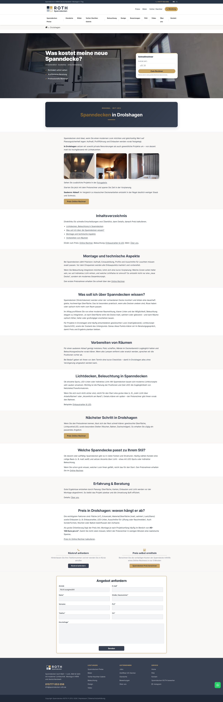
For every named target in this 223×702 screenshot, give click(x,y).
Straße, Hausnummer (120, 595)
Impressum (83, 698)
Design (123, 18)
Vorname (62, 604)
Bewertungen (135, 18)
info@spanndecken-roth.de (55, 687)
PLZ (113, 604)
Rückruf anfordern (78, 566)
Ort (113, 613)
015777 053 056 (54, 684)
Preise (137, 9)
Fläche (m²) (142, 61)
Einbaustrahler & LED (115, 243)
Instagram (157, 684)
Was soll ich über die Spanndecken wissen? (85, 230)
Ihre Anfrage (64, 622)
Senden (111, 648)
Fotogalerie (102, 182)
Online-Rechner (86, 243)
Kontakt (173, 18)
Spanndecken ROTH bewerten (163, 680)
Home (153, 669)
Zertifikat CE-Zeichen (128, 673)
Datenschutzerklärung (96, 698)
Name (61, 595)
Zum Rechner (157, 71)
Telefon (62, 613)
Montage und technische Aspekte (81, 234)
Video (154, 18)
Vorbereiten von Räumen (77, 238)
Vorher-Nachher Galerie (92, 20)
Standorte (69, 18)
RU (177, 2)
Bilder (145, 9)
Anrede (61, 586)
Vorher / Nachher (155, 9)
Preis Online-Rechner (76, 201)
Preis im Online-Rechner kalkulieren (79, 539)
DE (174, 2)
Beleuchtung (112, 18)
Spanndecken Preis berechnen (145, 566)
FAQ (145, 18)
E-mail (114, 586)
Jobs (121, 669)
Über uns (162, 20)
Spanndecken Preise (52, 20)
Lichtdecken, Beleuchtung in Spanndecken (84, 226)
